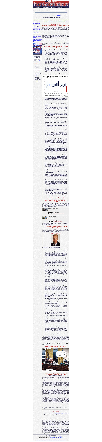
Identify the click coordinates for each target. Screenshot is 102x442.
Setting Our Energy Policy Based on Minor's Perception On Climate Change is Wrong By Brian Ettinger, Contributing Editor (37, 40)
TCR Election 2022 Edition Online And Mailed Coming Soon (37, 32)
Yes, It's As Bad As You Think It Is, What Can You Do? (37, 26)
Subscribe (37, 75)
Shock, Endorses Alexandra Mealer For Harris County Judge (36, 23)
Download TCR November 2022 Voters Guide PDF (56, 20)
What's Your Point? (59, 413)
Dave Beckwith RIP (35, 34)
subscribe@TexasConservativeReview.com (56, 437)
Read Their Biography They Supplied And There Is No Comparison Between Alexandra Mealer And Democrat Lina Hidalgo (37, 29)
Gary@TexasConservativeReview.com (58, 436)
